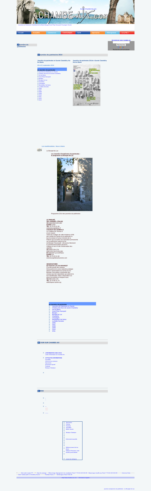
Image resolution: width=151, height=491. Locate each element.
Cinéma (68, 424)
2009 (40, 93)
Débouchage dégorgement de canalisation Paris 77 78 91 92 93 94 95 (67, 473)
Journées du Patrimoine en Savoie (48, 71)
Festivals (47, 366)
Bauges (41, 78)
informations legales (84, 477)
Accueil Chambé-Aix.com (88, 9)
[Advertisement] (72, 44)
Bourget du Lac (43, 80)
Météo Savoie (69, 429)
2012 (40, 98)
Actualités (48, 359)
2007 (40, 90)
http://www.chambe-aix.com (69, 477)
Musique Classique (50, 367)
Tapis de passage (41, 473)
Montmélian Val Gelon (45, 85)
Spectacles (48, 363)
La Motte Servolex (44, 86)
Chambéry (41, 81)
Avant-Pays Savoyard (45, 76)
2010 (40, 95)
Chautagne (42, 83)
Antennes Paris (126, 473)
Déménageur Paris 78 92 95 (64, 474)
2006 (40, 88)
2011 (40, 96)
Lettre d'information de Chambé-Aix (55, 354)
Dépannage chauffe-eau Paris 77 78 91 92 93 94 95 (102, 473)
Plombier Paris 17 (50, 474)
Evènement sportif (50, 364)
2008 (40, 91)
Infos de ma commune (51, 361)
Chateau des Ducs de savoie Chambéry (50, 73)
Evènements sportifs (71, 439)
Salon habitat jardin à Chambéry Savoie (29, 474)
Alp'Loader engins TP (27, 473)
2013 (40, 100)
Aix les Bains (42, 75)
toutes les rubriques (71, 459)
